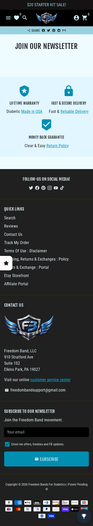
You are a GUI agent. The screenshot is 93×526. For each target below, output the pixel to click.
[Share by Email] (64, 30)
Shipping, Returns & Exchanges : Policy (36, 259)
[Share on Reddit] (58, 30)
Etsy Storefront (16, 275)
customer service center (50, 379)
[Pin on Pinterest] (53, 30)
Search (10, 217)
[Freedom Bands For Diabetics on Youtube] (56, 187)
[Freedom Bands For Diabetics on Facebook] (37, 187)
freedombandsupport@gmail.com (35, 390)
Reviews (11, 226)
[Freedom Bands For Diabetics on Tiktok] (62, 187)
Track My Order (16, 242)
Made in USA (31, 111)
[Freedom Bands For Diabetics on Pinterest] (43, 187)
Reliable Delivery (74, 111)
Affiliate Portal (16, 283)
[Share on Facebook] (43, 30)
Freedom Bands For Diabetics (47, 484)
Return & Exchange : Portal (26, 267)
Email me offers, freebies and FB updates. (37, 444)
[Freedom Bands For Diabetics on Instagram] (50, 187)
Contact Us (13, 234)
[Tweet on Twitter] (48, 30)
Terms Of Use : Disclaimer (25, 250)
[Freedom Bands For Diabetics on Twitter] (31, 187)
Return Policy (58, 145)
